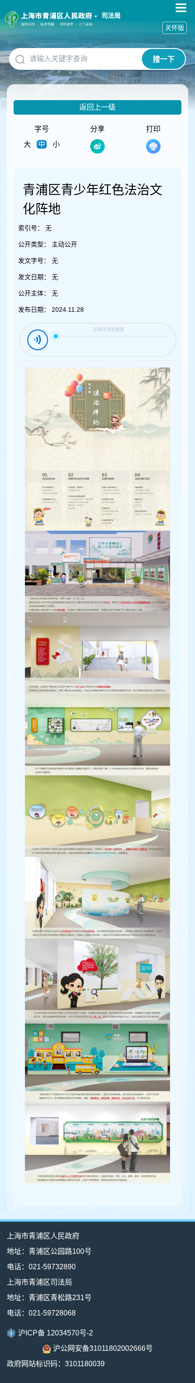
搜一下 (164, 59)
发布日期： (34, 309)
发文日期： (34, 276)
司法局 (111, 15)
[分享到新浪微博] (97, 146)
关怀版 (174, 27)
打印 (153, 129)
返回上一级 (97, 107)
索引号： (31, 228)
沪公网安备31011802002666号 (103, 1348)
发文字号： (34, 260)
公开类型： (34, 244)
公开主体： (34, 293)
